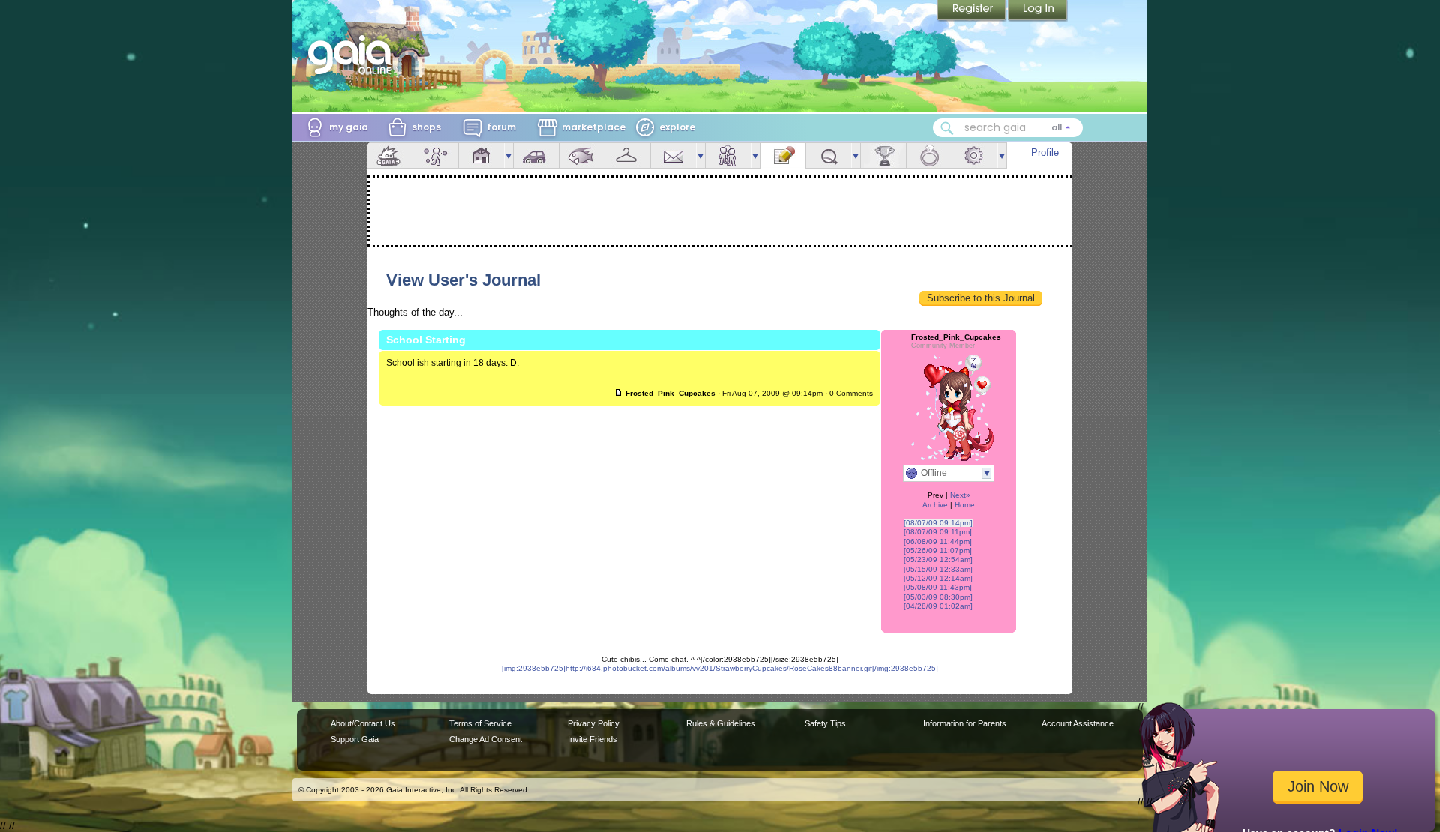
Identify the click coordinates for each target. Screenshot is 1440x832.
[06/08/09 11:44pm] (938, 541)
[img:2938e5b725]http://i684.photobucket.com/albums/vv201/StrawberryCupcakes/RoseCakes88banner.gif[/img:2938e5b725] (720, 668)
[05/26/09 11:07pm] (938, 550)
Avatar (435, 155)
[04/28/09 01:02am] (938, 606)
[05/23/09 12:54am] (938, 559)
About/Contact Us (363, 723)
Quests (828, 155)
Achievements (883, 155)
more (508, 155)
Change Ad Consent (485, 739)
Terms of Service (480, 723)
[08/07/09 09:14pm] (938, 523)
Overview (390, 155)
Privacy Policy (594, 723)
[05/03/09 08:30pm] (938, 597)
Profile (1045, 152)
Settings (975, 155)
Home (965, 505)
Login (1038, 11)
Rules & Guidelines (720, 723)
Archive (935, 505)
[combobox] (1008, 127)
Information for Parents (964, 723)
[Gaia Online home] (353, 54)
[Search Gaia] (947, 128)
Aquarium (582, 155)
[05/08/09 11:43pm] (938, 587)
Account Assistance (1078, 723)
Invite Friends (592, 739)
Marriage (929, 155)
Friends (728, 155)
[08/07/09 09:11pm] (938, 532)
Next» (960, 495)
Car (536, 155)
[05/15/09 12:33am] (938, 569)
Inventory (627, 155)
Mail (673, 155)
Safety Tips (825, 723)
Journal (783, 155)
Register (973, 11)
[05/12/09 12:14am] (938, 578)
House (481, 155)
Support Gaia (355, 739)
